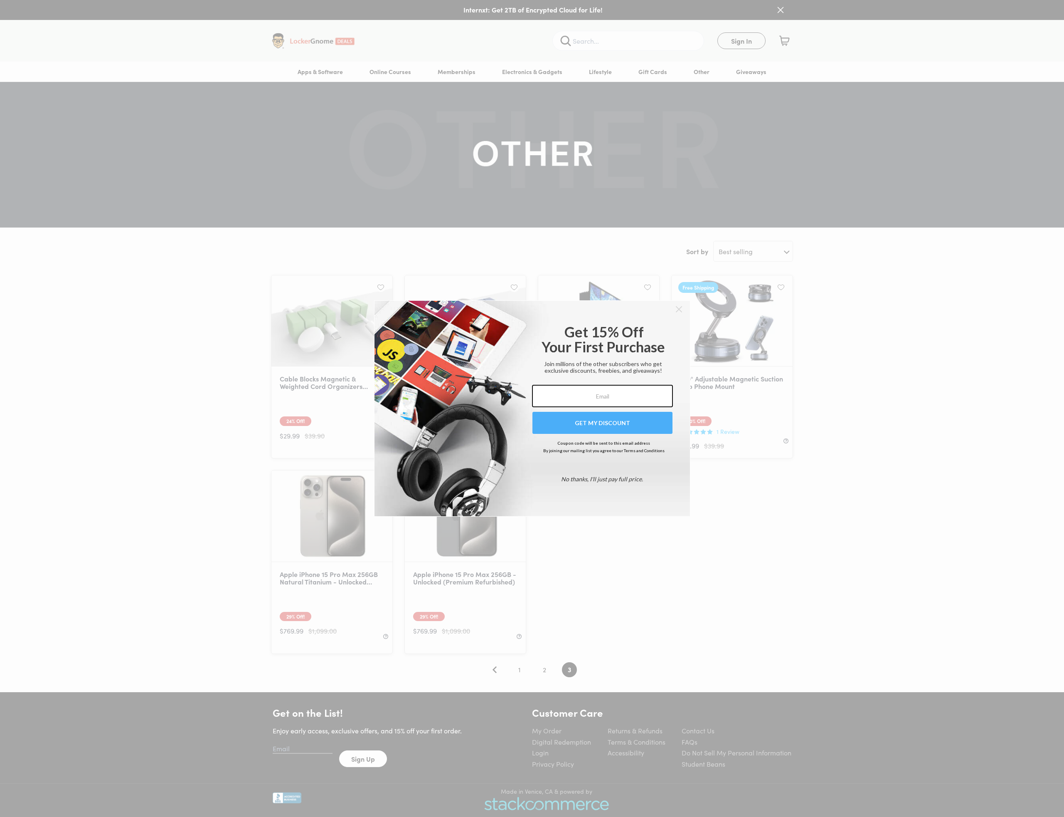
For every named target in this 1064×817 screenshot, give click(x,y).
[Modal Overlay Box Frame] (532, 408)
